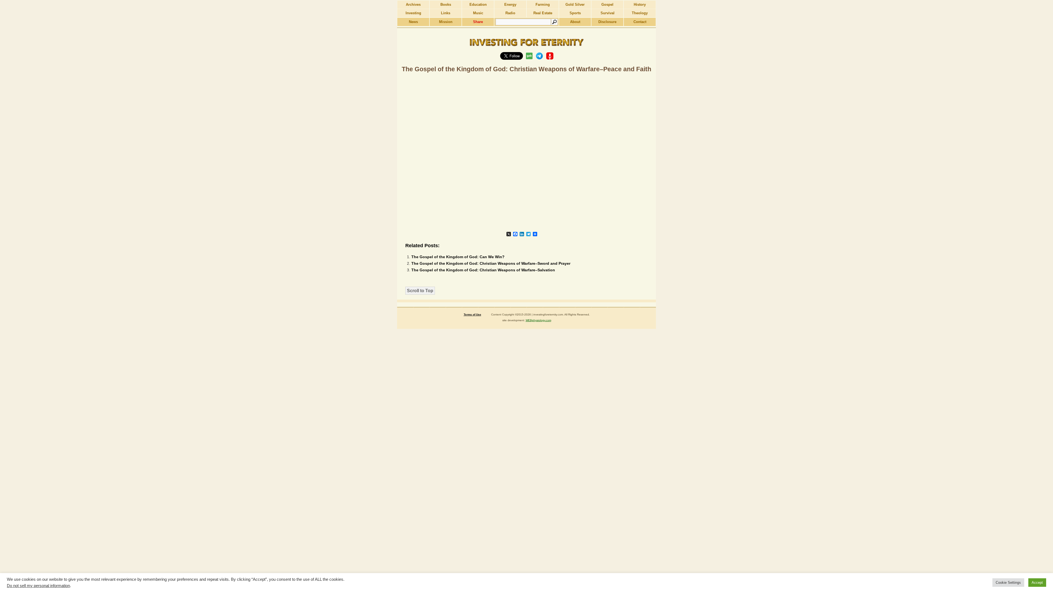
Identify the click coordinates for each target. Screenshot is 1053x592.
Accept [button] (1037, 582)
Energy (510, 4)
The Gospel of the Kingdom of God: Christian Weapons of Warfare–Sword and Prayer (490, 263)
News (413, 22)
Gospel (607, 4)
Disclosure (607, 22)
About (575, 22)
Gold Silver (575, 4)
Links (445, 13)
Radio (510, 13)
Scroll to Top (420, 290)
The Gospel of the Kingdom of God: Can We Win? (458, 257)
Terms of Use (472, 314)
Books (445, 4)
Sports (575, 13)
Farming (543, 4)
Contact (639, 22)
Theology (640, 13)
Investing (413, 13)
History (640, 4)
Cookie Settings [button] (1008, 582)
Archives (413, 4)
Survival (608, 13)
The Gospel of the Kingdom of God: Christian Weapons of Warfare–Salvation (483, 270)
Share (478, 22)
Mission (445, 22)
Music (478, 13)
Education (478, 4)
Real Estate (542, 13)
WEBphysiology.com (538, 320)
